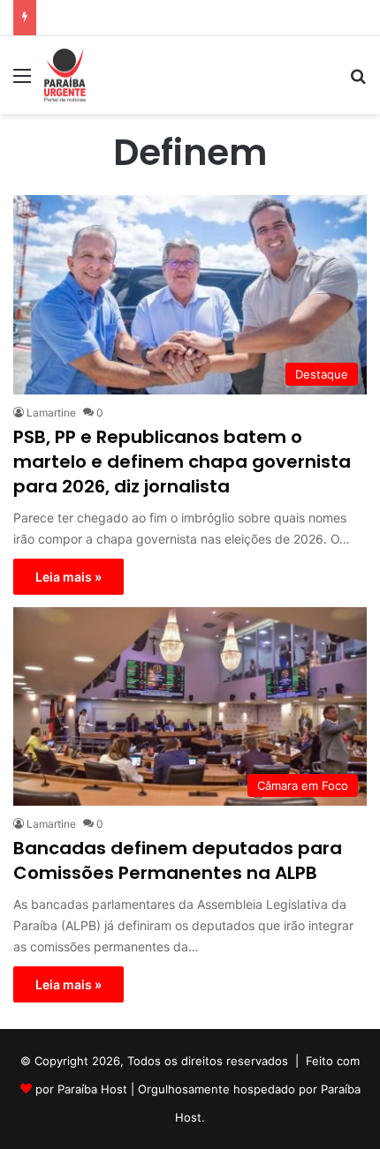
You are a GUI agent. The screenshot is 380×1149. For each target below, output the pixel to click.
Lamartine (51, 412)
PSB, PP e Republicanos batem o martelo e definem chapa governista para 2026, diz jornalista (182, 461)
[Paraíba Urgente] (65, 75)
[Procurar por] (358, 81)
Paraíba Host (92, 1089)
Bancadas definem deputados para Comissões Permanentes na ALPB (177, 860)
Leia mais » (68, 576)
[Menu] (22, 81)
